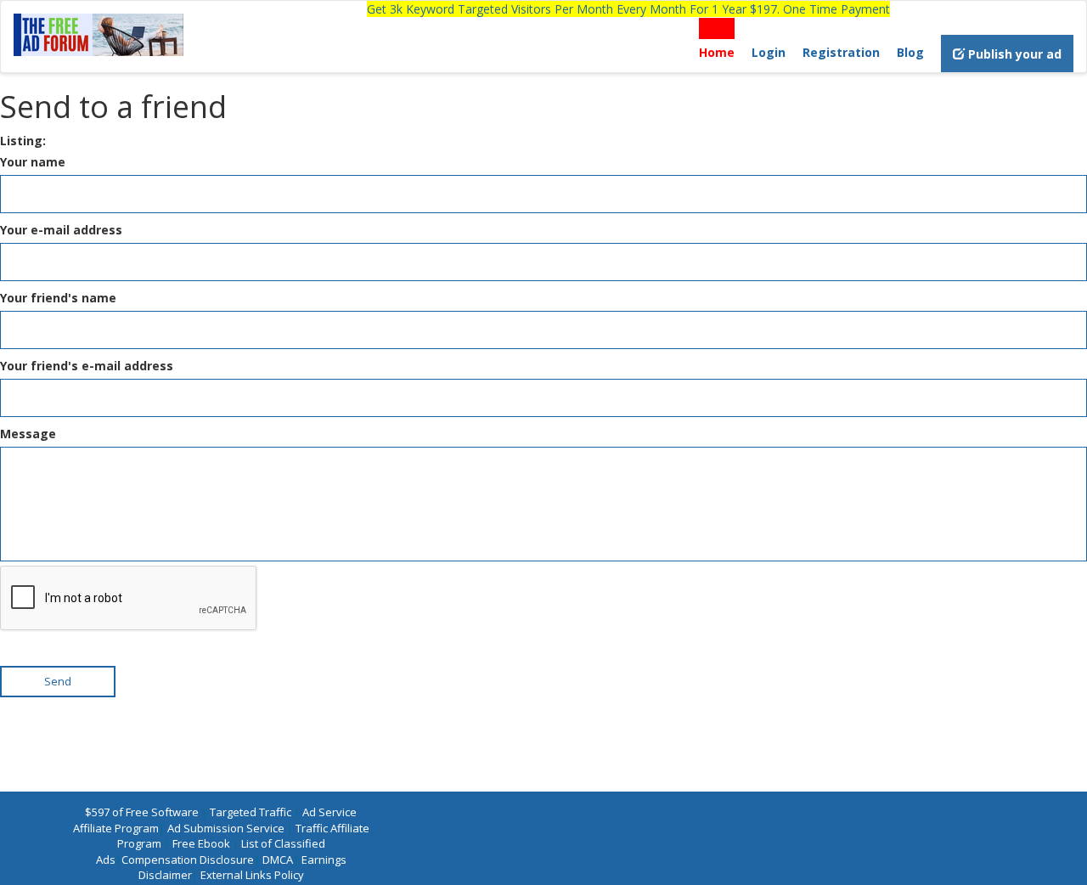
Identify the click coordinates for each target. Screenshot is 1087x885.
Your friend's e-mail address (86, 366)
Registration (841, 52)
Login (769, 52)
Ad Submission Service (225, 828)
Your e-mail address (61, 230)
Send (57, 681)
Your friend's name (58, 298)
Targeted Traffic (250, 812)
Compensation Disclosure (187, 859)
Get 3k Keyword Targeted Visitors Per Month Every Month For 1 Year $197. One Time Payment (628, 9)
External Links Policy (252, 874)
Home (717, 52)
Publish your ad (1013, 54)
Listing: (23, 140)
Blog (910, 52)
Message (28, 434)
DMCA (277, 859)
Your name (32, 162)
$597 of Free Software (142, 812)
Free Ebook (201, 843)
